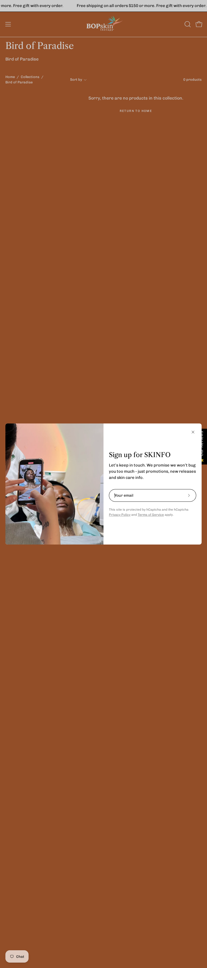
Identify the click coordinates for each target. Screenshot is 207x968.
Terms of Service (151, 515)
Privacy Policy (119, 515)
